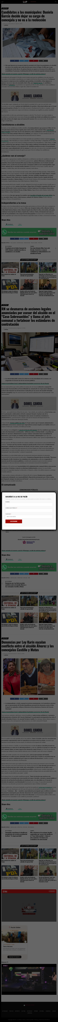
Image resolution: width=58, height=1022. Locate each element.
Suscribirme (13, 521)
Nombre (7, 501)
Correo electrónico (11, 508)
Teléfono (8, 514)
